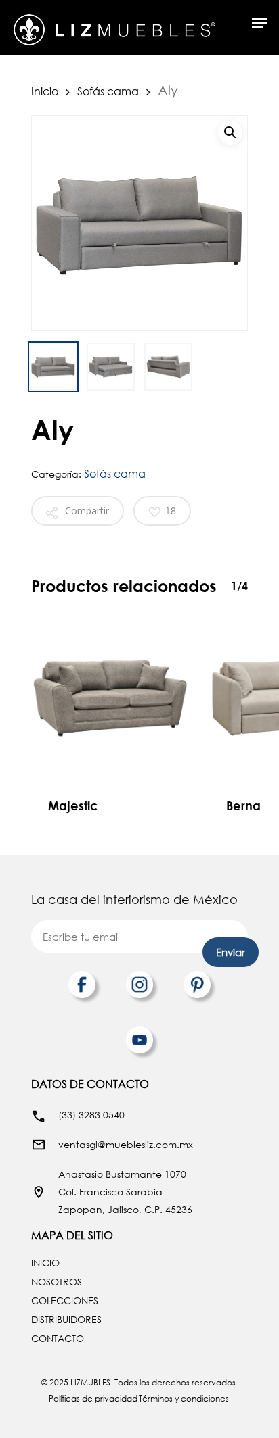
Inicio (44, 91)
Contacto (57, 1338)
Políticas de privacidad (93, 1398)
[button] (230, 132)
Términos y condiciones (184, 1398)
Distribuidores (66, 1319)
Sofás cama (108, 91)
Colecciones (64, 1300)
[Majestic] (110, 697)
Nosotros (56, 1281)
